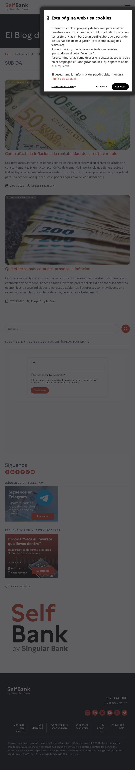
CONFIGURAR (63, 86)
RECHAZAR (101, 86)
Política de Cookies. (64, 79)
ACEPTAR (120, 86)
